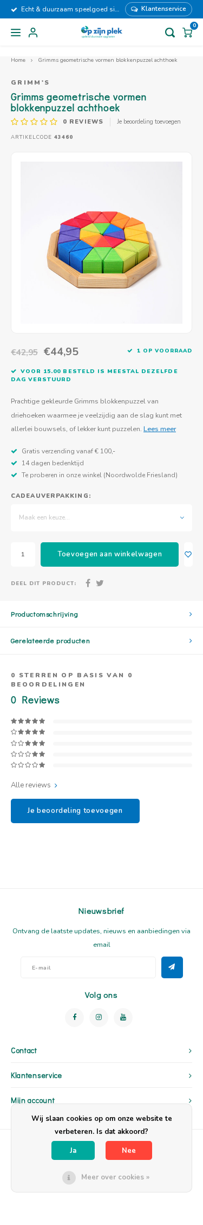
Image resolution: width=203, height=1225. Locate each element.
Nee (129, 1151)
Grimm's (30, 82)
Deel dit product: (43, 583)
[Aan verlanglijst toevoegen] (188, 554)
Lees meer (159, 428)
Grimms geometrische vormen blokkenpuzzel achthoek (108, 60)
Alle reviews (31, 785)
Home (18, 60)
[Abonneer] (172, 967)
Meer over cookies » (115, 1177)
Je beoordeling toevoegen (149, 122)
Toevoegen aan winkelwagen (109, 554)
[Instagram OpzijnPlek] (98, 1017)
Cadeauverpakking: (51, 496)
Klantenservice (163, 8)
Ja (73, 1151)
